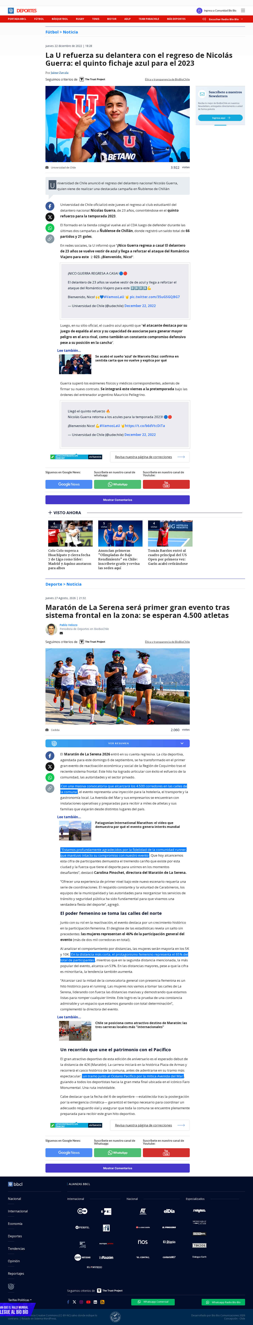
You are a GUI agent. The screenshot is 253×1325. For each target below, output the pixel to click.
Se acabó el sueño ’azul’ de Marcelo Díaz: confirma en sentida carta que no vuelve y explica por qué (137, 358)
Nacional (14, 1199)
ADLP (127, 19)
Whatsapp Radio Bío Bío (226, 1302)
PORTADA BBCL (17, 19)
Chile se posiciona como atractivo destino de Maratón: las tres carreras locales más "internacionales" (141, 1025)
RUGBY (80, 19)
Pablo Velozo (68, 625)
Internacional (18, 1211)
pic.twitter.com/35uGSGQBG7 (155, 297)
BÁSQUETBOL (60, 19)
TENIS (95, 19)
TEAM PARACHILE (149, 19)
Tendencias (16, 1248)
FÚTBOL (39, 19)
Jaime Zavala (59, 73)
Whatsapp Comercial (155, 1301)
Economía (15, 1223)
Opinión (14, 1261)
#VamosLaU (114, 297)
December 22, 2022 (140, 305)
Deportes (15, 1236)
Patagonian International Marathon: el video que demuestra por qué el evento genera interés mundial (137, 825)
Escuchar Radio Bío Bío (223, 19)
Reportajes (16, 1273)
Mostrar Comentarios (117, 499)
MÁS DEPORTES (176, 19)
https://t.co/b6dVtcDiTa (145, 425)
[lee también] (76, 831)
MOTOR (111, 19)
